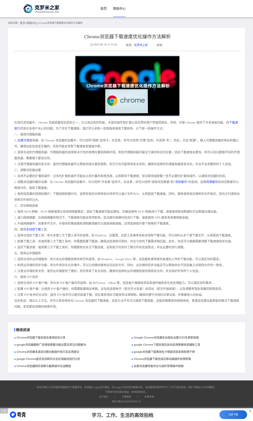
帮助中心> (33, 23)
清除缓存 (181, 181)
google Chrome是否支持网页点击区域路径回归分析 (48, 358)
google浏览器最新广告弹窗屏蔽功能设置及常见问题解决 (51, 344)
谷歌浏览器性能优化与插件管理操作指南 (159, 366)
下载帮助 (126, 396)
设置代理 (23, 140)
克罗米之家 (141, 45)
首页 (103, 8)
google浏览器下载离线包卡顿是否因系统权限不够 (164, 351)
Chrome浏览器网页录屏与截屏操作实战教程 (44, 366)
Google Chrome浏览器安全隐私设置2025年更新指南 (166, 337)
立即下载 (233, 414)
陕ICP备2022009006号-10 (126, 401)
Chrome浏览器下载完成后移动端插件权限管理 (162, 358)
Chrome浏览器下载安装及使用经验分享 (41, 337)
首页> (23, 23)
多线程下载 (33, 229)
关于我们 (104, 396)
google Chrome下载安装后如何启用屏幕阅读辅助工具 (167, 344)
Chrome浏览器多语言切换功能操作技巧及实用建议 (48, 351)
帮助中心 (119, 8)
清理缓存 (212, 181)
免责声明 (149, 396)
